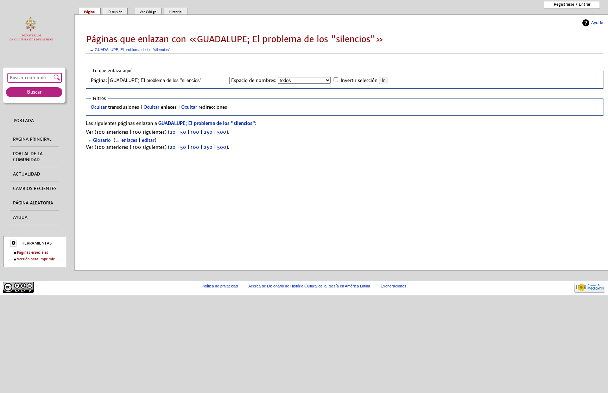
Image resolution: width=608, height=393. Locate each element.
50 (183, 132)
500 (221, 132)
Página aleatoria (33, 203)
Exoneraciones (393, 286)
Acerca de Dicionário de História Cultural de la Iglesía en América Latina (309, 286)
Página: (99, 80)
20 (173, 132)
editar (148, 140)
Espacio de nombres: (254, 80)
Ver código (148, 12)
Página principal (32, 139)
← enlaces (126, 140)
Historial (176, 12)
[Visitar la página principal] (33, 29)
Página (89, 12)
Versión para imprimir (36, 259)
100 (195, 132)
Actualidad (26, 174)
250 (208, 132)
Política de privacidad (220, 286)
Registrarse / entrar (572, 4)
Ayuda (597, 22)
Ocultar (99, 107)
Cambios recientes (35, 188)
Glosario (102, 140)
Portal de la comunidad (28, 157)
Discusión (115, 12)
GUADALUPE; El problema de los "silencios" (132, 49)
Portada (24, 120)
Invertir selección (359, 80)
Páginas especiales (32, 252)
